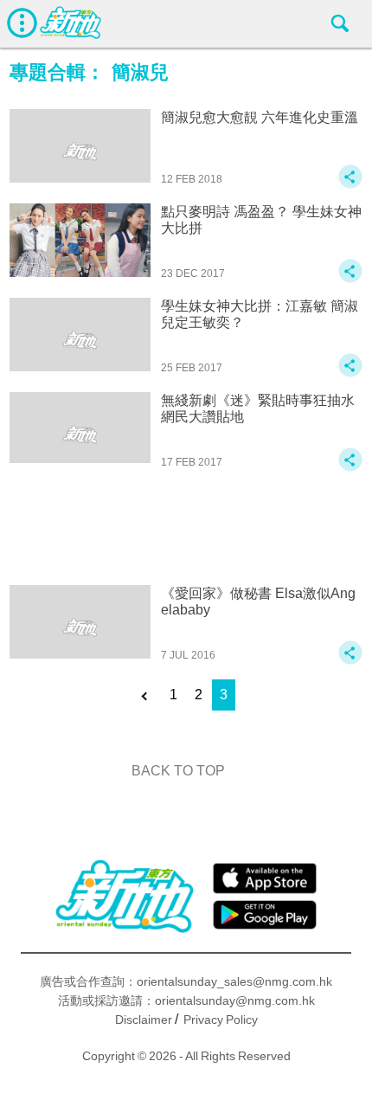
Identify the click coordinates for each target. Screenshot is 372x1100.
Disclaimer (143, 1019)
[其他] (350, 184)
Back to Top (178, 770)
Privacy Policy (220, 1019)
